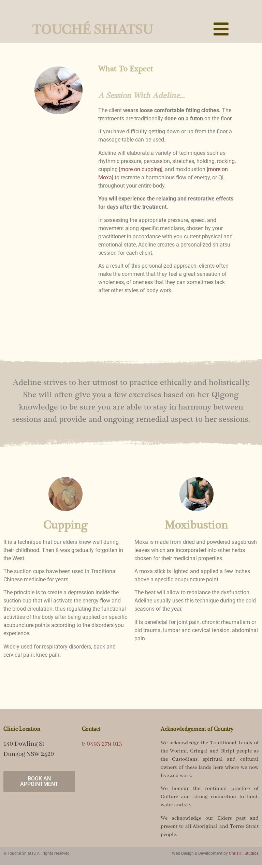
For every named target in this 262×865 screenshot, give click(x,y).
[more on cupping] (140, 169)
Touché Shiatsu (93, 30)
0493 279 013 (104, 744)
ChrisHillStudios (244, 853)
